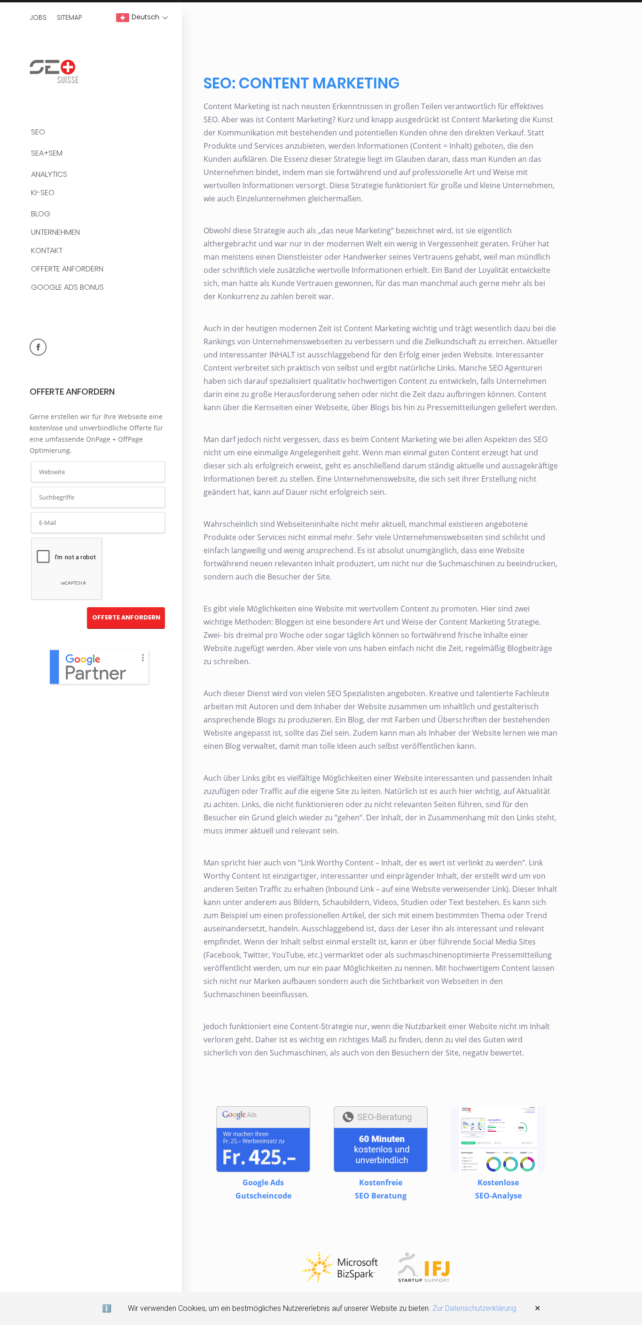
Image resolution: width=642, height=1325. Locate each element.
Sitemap (69, 17)
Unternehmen (55, 233)
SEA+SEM (47, 154)
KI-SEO (43, 193)
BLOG (40, 214)
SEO (38, 132)
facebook (38, 347)
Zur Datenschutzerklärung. (475, 1308)
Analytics (49, 175)
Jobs (38, 17)
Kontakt (47, 251)
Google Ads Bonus (67, 288)
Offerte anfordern (67, 269)
